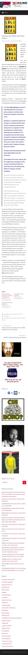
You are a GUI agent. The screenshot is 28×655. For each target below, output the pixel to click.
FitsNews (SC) (5, 615)
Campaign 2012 (8, 314)
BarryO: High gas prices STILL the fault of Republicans (7, 295)
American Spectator (7, 582)
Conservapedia (6, 605)
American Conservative (8, 579)
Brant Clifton (18, 41)
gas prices (14, 318)
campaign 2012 (8, 318)
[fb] (15, 393)
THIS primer (23, 85)
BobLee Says (5, 590)
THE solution (22, 101)
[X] (12, 392)
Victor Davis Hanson (7, 646)
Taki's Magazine (6, 638)
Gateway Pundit (6, 620)
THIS (17, 70)
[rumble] (19, 392)
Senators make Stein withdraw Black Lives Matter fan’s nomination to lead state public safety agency (13, 494)
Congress (14, 314)
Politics (7, 316)
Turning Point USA (7, 643)
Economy (20, 314)
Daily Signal (5, 610)
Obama (4, 320)
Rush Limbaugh (6, 636)
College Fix (5, 602)
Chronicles (5, 597)
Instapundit (5, 623)
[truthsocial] (9, 392)
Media (3, 316)
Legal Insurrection (7, 626)
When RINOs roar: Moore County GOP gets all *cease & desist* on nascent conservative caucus (13, 550)
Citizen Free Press (6, 600)
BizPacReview (5, 587)
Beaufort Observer (7, 584)
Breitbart (4, 592)
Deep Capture (5, 613)
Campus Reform (6, 595)
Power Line (5, 633)
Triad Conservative (7, 641)
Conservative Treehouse (8, 608)
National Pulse (6, 628)
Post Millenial (5, 631)
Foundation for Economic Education (12, 618)
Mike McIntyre (21, 318)
